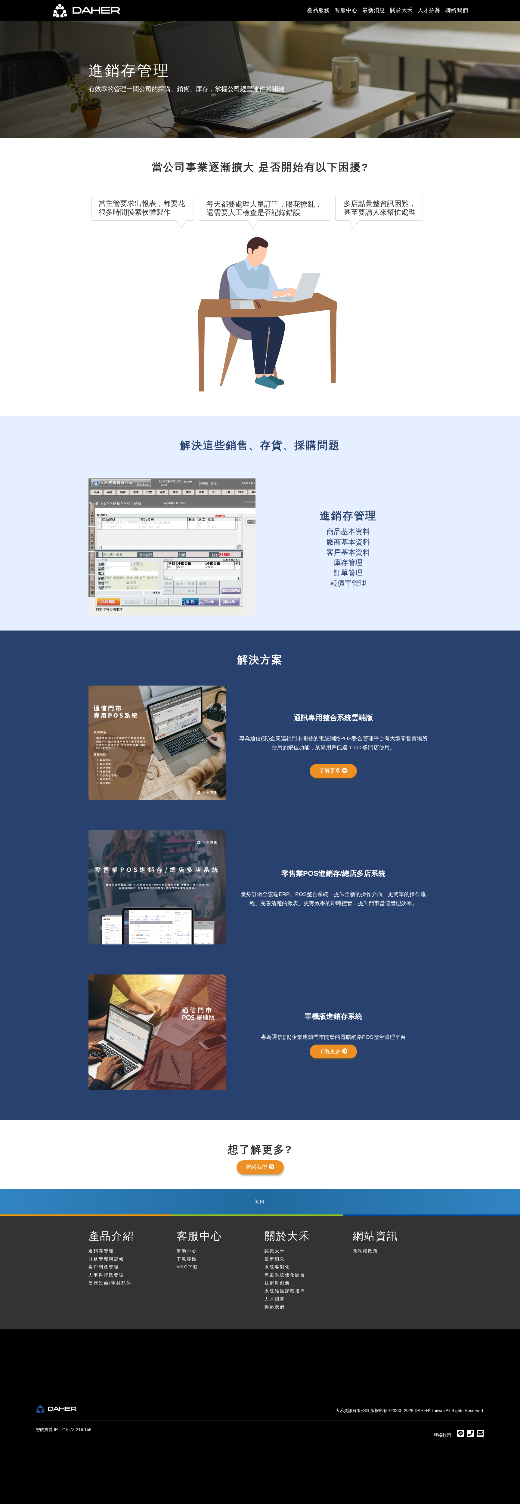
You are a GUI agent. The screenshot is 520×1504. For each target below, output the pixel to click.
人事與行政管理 (106, 1274)
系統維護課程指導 (285, 1290)
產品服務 (318, 10)
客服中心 (346, 10)
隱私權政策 (365, 1250)
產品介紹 (111, 1236)
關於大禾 (401, 10)
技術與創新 (277, 1283)
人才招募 (429, 10)
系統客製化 (277, 1266)
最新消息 (373, 10)
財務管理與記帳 (106, 1259)
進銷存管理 (101, 1250)
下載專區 (187, 1259)
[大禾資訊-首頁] (105, 10)
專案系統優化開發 (285, 1274)
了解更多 (330, 771)
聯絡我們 (456, 10)
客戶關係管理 (103, 1266)
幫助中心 (187, 1250)
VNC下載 (187, 1266)
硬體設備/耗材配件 (110, 1283)
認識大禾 (275, 1250)
